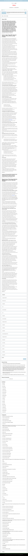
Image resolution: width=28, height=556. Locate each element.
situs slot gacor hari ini (5, 333)
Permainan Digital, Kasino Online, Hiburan (7, 479)
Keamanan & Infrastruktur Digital (6, 451)
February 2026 (4, 387)
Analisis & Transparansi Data (5, 417)
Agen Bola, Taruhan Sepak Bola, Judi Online (7, 416)
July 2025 (3, 398)
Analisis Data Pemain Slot (5, 419)
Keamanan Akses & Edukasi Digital (6, 453)
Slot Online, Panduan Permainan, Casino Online (8, 510)
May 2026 (3, 383)
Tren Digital (3, 543)
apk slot (3, 348)
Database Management (5, 427)
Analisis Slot (3, 423)
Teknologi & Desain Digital (5, 525)
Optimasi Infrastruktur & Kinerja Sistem (7, 464)
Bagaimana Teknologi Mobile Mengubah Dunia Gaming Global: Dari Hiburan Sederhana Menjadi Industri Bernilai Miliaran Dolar (9, 175)
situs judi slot (4, 487)
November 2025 (4, 392)
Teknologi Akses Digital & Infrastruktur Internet (8, 529)
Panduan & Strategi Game (5, 466)
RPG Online (3, 484)
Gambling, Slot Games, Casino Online (6, 435)
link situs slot (4, 300)
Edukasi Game (4, 432)
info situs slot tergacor (5, 445)
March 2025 (3, 404)
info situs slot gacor (4, 444)
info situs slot (4, 442)
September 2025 (4, 395)
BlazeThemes (21, 554)
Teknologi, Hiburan (4, 536)
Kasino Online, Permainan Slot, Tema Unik (7, 450)
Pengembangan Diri (4, 475)
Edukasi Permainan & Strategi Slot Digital (7, 433)
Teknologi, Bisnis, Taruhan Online (6, 533)
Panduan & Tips (4, 467)
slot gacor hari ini (4, 297)
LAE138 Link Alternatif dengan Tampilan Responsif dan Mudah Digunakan (11, 363)
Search (3, 357)
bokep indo (3, 339)
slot (2, 306)
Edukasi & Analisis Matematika (6, 430)
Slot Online (3, 502)
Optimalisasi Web (4, 463)
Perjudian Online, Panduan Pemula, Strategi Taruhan (8, 476)
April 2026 (3, 384)
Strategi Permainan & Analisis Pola (6, 522)
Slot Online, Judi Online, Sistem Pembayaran (7, 507)
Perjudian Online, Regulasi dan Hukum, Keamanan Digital (9, 478)
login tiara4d (10, 119)
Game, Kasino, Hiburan (5, 441)
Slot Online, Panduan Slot (5, 512)
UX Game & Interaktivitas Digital (6, 548)
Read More (3, 172)
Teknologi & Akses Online (5, 523)
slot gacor (13, 195)
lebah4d (3, 461)
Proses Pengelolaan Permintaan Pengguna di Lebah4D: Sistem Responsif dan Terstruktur (13, 374)
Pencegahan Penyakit (5, 472)
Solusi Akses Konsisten (5, 515)
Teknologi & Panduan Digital (5, 528)
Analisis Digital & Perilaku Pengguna (6, 420)
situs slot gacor (4, 309)
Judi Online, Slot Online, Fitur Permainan (7, 447)
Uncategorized (4, 547)
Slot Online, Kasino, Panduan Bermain (6, 509)
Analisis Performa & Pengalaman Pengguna (7, 422)
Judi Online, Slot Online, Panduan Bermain (7, 448)
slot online (3, 342)
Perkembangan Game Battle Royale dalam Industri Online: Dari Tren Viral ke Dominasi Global (15, 12)
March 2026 (3, 386)
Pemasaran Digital (4, 470)
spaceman (3, 330)
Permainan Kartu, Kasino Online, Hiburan (7, 481)
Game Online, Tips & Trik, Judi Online (6, 439)
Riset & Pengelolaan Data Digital (6, 482)
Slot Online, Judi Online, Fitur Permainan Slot (7, 506)
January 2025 (4, 407)
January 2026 (4, 389)
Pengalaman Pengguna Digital (6, 473)
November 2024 (4, 410)
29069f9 (4, 33)
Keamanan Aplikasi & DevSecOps (6, 456)
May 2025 (3, 401)
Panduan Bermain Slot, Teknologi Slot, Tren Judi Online (9, 469)
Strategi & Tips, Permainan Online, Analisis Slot (8, 518)
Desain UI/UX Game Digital (5, 429)
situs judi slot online (4, 490)
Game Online (3, 436)
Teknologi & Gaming (4, 526)
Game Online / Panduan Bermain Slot (6, 438)
